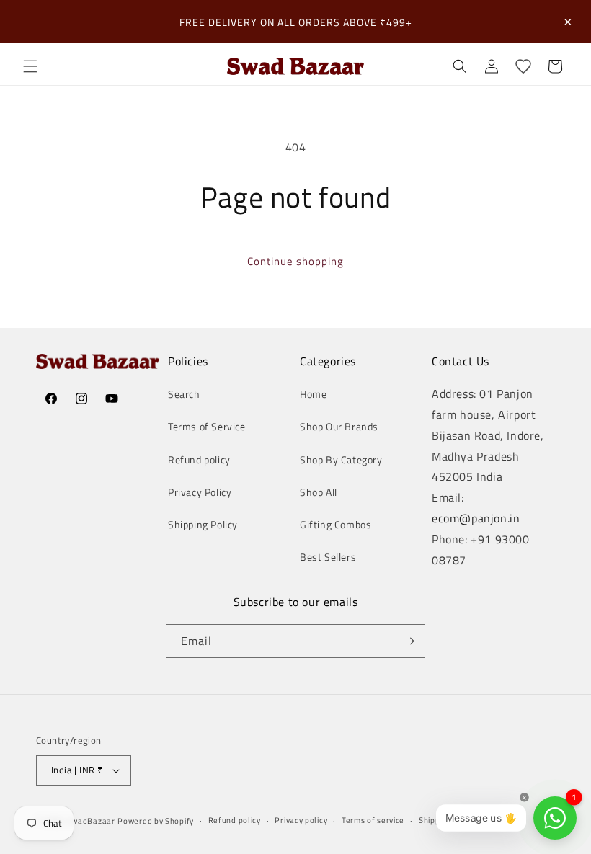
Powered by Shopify (155, 821)
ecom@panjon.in (476, 518)
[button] (30, 66)
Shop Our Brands (339, 426)
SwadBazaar (91, 821)
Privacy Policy (199, 491)
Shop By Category (341, 459)
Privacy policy (301, 820)
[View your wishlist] (523, 66)
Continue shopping (295, 261)
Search (184, 393)
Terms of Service (207, 426)
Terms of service (373, 820)
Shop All (318, 491)
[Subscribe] (409, 641)
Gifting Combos (335, 524)
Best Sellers (328, 556)
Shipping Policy (203, 524)
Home (313, 393)
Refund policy (199, 459)
